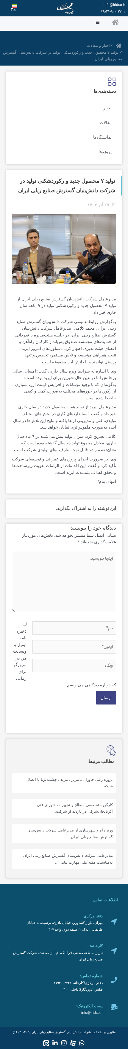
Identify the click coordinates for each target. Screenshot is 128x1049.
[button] (51, 22)
